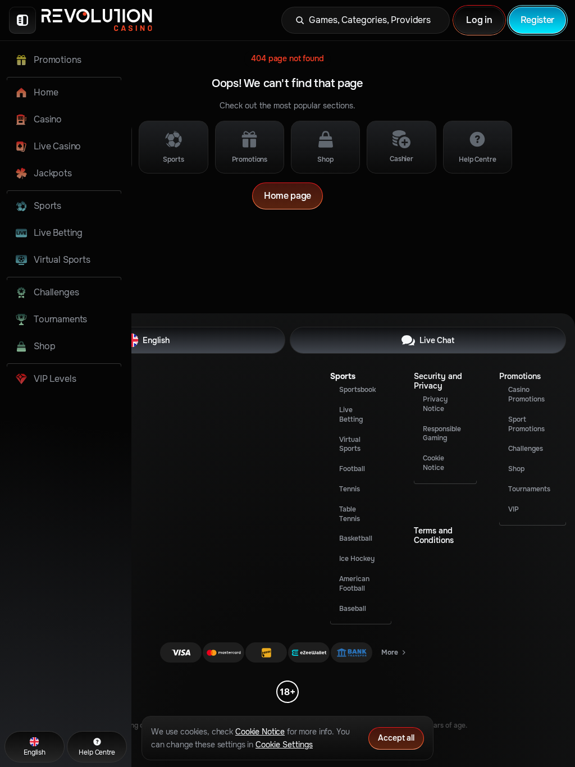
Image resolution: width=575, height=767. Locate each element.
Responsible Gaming (442, 433)
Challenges (525, 448)
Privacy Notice (435, 404)
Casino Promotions (526, 394)
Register (537, 20)
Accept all (396, 738)
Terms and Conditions (434, 535)
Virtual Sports (349, 444)
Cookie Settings (284, 744)
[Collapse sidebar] (22, 20)
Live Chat (436, 340)
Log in (479, 20)
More (394, 654)
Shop (516, 468)
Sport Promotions (526, 424)
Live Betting (351, 414)
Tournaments (529, 489)
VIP (513, 509)
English (156, 340)
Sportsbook (357, 389)
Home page (287, 196)
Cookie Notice (433, 463)
